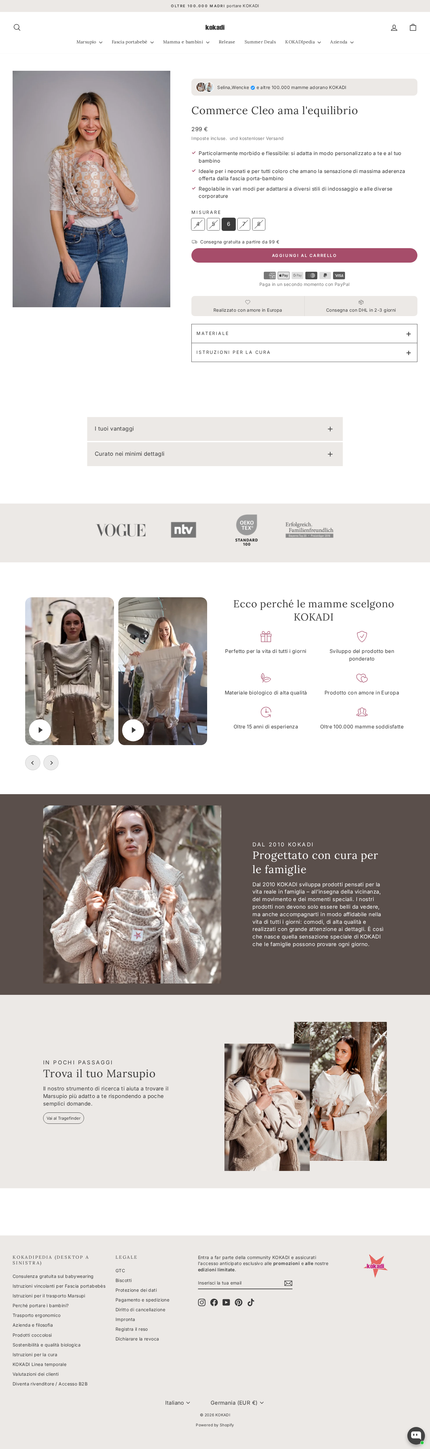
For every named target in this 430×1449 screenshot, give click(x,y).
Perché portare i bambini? (41, 1305)
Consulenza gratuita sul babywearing (53, 1276)
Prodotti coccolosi (32, 1335)
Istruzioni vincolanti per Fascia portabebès (59, 1286)
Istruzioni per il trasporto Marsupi (49, 1295)
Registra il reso (132, 1329)
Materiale (212, 333)
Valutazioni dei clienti (36, 1374)
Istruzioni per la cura (233, 352)
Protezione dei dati (136, 1290)
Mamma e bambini (184, 42)
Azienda (339, 42)
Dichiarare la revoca (137, 1338)
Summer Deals (260, 42)
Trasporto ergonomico (37, 1315)
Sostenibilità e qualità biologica (47, 1344)
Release (227, 42)
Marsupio (87, 42)
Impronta (125, 1319)
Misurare (206, 212)
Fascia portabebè (130, 42)
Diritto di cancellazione (140, 1309)
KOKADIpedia (300, 42)
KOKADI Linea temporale (39, 1364)
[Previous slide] (32, 762)
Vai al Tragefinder (64, 1118)
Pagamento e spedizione (142, 1299)
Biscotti (124, 1280)
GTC (120, 1270)
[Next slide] (51, 762)
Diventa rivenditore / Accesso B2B (50, 1383)
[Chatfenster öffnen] (416, 1436)
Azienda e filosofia (33, 1325)
